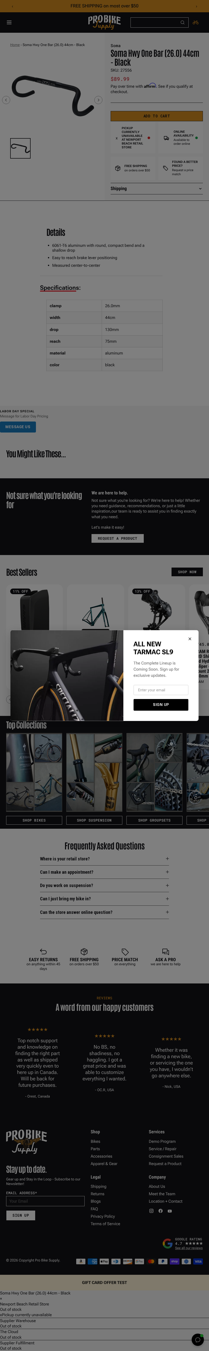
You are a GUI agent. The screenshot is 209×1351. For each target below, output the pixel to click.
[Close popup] (189, 639)
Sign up (161, 704)
